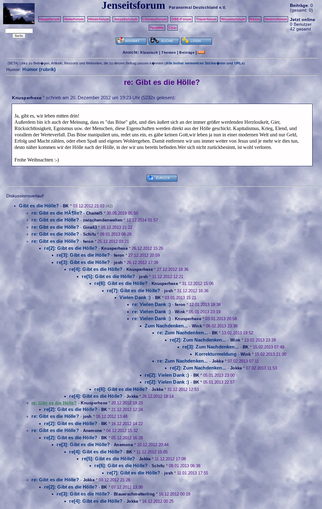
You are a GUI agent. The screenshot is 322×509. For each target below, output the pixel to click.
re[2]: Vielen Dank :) (167, 375)
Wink (180, 311)
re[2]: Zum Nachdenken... (198, 339)
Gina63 (90, 227)
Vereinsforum (276, 19)
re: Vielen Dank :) (151, 304)
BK (66, 206)
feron (88, 241)
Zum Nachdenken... (166, 325)
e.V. (222, 7)
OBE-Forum (181, 19)
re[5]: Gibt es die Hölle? (108, 276)
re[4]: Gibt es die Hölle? (95, 269)
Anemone (92, 430)
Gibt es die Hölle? (39, 205)
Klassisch (149, 52)
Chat (172, 28)
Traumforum (206, 19)
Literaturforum (154, 19)
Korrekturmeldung (215, 354)
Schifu (89, 234)
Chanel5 (94, 213)
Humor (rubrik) (39, 69)
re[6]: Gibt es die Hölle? (120, 283)
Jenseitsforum (126, 19)
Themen (168, 52)
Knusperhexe (27, 97)
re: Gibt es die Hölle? (55, 219)
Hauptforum (49, 19)
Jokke (218, 361)
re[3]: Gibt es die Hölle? (83, 255)
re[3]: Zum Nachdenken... (210, 346)
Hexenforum (98, 19)
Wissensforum (233, 19)
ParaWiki (157, 28)
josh (118, 262)
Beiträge (186, 52)
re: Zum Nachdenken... (182, 332)
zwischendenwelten (102, 220)
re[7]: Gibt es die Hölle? (133, 290)
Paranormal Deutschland (193, 7)
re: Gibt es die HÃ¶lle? (56, 213)
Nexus (255, 19)
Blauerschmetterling (134, 494)
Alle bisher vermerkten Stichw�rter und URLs (204, 63)
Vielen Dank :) (135, 297)
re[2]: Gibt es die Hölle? (70, 248)
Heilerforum (74, 19)
